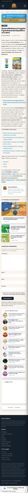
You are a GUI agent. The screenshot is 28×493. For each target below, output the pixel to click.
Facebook (5, 161)
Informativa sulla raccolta (9, 491)
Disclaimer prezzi (5, 457)
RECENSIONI (4, 432)
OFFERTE (3, 438)
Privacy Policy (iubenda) (6, 453)
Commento (4, 253)
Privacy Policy (10, 407)
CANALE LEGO (10, 180)
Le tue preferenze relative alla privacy (15, 488)
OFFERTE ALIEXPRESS (6, 441)
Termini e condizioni (5, 459)
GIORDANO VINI (4, 443)
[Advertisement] (12, 393)
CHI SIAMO (3, 439)
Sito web (3, 286)
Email (3, 279)
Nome (3, 272)
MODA (9, 174)
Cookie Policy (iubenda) (6, 455)
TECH (13, 174)
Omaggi (7, 11)
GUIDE (2, 436)
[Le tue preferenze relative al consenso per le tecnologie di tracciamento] (25, 490)
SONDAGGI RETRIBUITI (6, 445)
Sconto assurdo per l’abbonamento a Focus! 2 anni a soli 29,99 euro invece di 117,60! (14, 102)
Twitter (5, 164)
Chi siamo (3, 451)
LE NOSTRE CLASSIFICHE (6, 434)
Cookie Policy (17, 407)
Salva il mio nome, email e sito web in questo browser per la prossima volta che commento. (14, 293)
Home (2, 11)
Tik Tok (5, 166)
